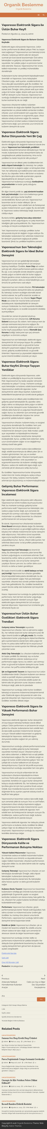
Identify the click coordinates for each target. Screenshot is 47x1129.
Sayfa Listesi (6, 1013)
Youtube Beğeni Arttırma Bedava (13, 1021)
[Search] (43, 15)
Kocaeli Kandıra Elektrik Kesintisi (16, 1104)
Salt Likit (5, 958)
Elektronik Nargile (9, 953)
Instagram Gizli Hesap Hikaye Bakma (14, 1005)
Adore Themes (15, 1126)
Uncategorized (16, 966)
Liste (3, 1009)
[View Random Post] (38, 15)
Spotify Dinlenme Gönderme (12, 1017)
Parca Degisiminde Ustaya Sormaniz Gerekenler (23, 1059)
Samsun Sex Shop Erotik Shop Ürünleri (19, 1038)
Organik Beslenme (23, 4)
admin (30, 34)
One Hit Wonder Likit (10, 962)
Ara (3, 996)
